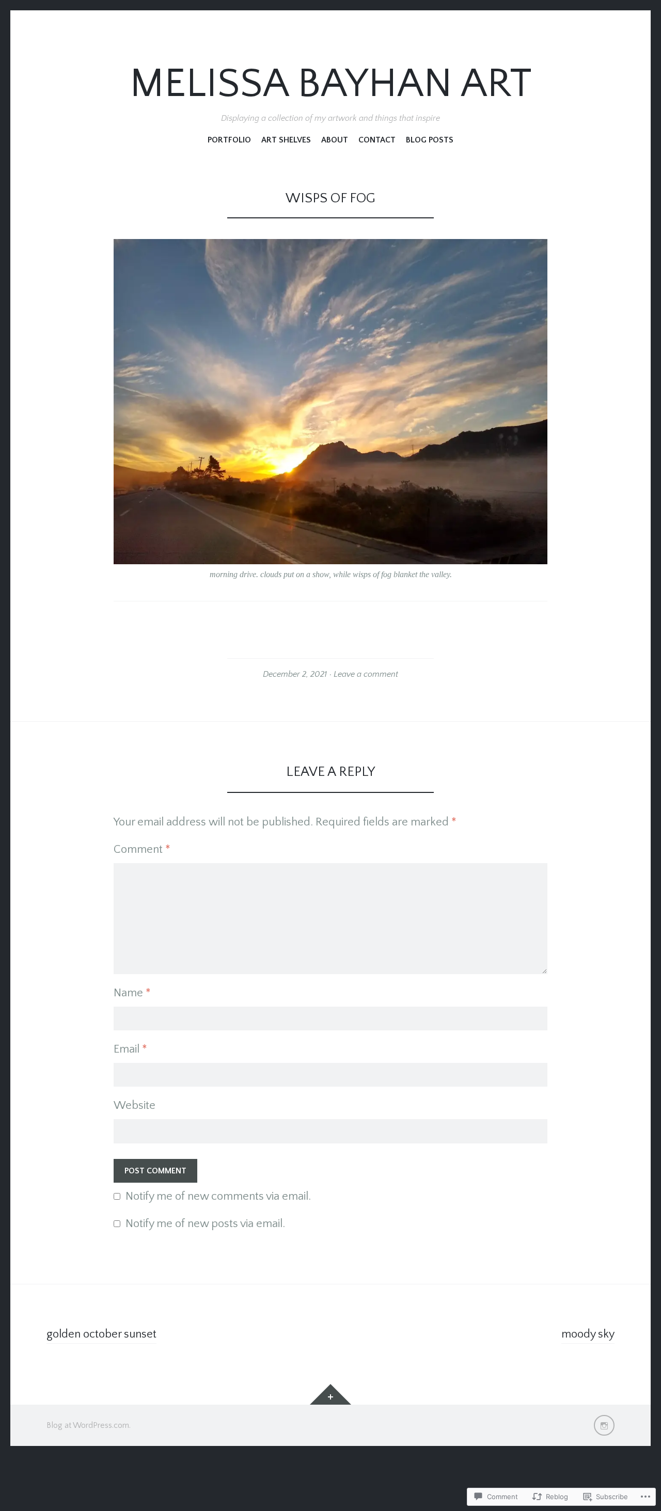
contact (377, 140)
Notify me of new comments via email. (218, 1196)
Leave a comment (366, 674)
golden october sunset (101, 1334)
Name (132, 993)
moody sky (588, 1334)
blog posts (429, 140)
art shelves (286, 140)
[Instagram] (604, 1425)
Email (130, 1049)
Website (134, 1105)
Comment (142, 849)
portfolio (229, 140)
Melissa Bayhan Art (330, 84)
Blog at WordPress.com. (88, 1425)
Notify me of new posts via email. (205, 1223)
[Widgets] (330, 1394)
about (334, 140)
